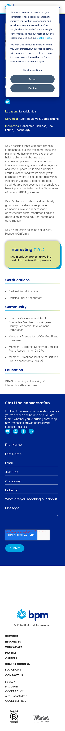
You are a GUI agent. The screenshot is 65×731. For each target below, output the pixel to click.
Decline (32, 88)
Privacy (10, 681)
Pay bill (10, 653)
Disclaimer (12, 686)
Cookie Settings (15, 700)
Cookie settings (32, 69)
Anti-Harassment (16, 696)
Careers (11, 658)
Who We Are (13, 647)
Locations (13, 669)
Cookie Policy (44, 37)
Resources (13, 641)
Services (11, 636)
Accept (33, 79)
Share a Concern (17, 664)
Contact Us (14, 675)
